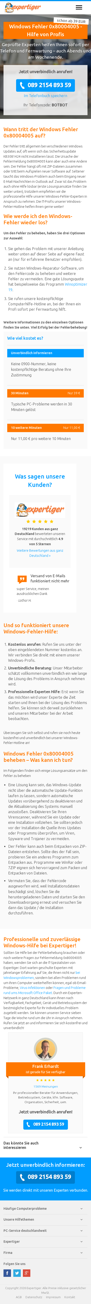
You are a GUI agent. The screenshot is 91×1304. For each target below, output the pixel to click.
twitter (17, 1273)
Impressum (53, 1297)
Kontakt (69, 1297)
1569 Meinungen (45, 1086)
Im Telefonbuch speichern (45, 96)
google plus (26, 1273)
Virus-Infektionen (32, 988)
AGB (19, 1297)
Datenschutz (33, 1297)
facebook (7, 1273)
